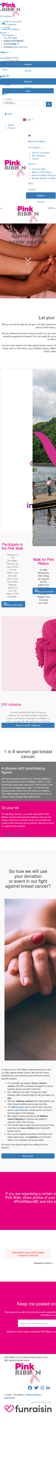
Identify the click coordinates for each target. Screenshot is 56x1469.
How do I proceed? (15, 40)
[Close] (55, 208)
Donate (28, 87)
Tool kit (9, 47)
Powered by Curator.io (43, 1263)
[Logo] (28, 10)
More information (13, 604)
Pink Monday (12, 57)
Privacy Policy (33, 1394)
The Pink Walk (13, 60)
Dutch (9, 99)
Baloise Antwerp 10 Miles (44, 178)
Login (9, 113)
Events (5, 52)
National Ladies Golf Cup (44, 175)
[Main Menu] (1, 208)
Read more (28, 1155)
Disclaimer (9, 1397)
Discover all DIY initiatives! (28, 725)
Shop (4, 69)
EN (6, 93)
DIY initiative (8, 35)
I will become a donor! (13, 832)
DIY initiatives (12, 43)
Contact (6, 75)
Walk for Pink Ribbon (16, 64)
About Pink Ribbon (11, 29)
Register (28, 81)
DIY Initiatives (38, 155)
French (9, 102)
